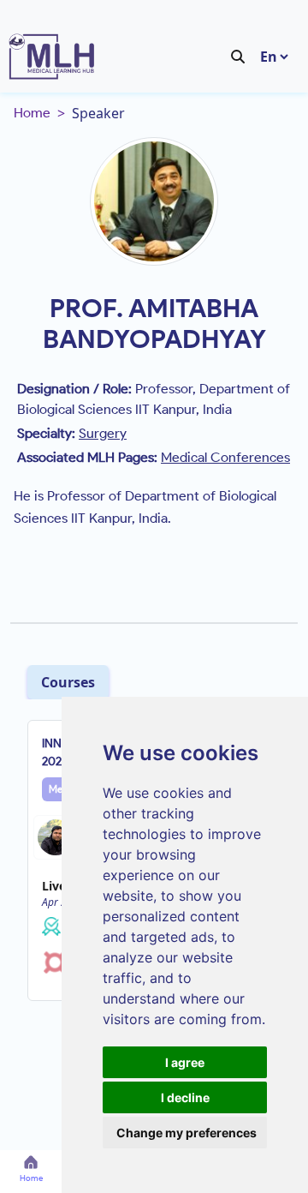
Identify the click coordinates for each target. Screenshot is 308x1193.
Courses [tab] (68, 682)
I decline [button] (185, 1097)
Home (32, 113)
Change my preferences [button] (186, 1132)
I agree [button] (184, 1062)
